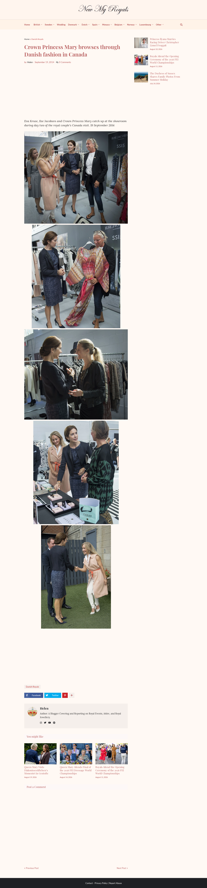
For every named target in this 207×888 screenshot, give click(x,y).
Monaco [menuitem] (106, 24)
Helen (44, 708)
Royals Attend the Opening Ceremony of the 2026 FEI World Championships (109, 770)
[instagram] (41, 722)
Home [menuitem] (27, 24)
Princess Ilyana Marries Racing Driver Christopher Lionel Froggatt (164, 42)
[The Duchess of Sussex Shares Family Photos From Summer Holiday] (141, 77)
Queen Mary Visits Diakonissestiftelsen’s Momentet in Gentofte (36, 770)
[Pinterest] (65, 695)
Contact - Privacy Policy (96, 883)
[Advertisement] (76, 91)
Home (26, 39)
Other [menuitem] (158, 24)
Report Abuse (115, 883)
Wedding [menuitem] (61, 24)
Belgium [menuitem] (118, 24)
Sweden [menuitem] (48, 24)
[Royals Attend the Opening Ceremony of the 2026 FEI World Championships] (141, 60)
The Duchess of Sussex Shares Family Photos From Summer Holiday (165, 76)
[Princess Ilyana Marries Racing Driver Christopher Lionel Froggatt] (141, 43)
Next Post (121, 868)
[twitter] (45, 722)
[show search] (179, 24)
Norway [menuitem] (131, 24)
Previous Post (32, 868)
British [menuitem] (37, 24)
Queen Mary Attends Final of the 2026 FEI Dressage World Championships (76, 770)
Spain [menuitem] (94, 24)
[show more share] (71, 695)
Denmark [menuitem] (72, 24)
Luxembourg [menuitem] (145, 24)
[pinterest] (54, 722)
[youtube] (49, 722)
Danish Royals (37, 39)
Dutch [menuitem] (84, 24)
